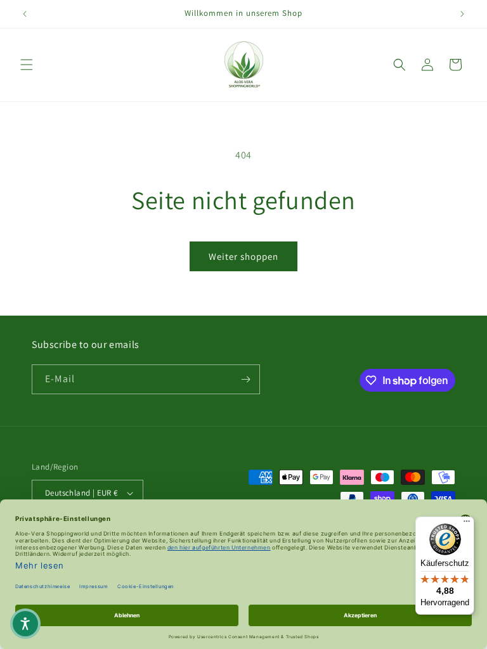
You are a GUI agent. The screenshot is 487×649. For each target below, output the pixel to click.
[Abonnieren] (245, 379)
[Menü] (466, 524)
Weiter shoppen (243, 256)
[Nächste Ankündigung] (462, 14)
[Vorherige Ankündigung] (25, 14)
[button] (27, 65)
